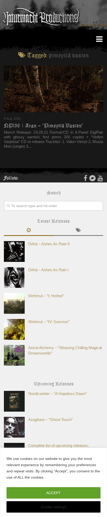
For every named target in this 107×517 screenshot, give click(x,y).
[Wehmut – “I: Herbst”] (14, 303)
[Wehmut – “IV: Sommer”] (14, 329)
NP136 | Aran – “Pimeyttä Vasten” (43, 125)
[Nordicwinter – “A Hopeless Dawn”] (14, 401)
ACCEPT (53, 493)
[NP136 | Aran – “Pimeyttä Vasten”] (53, 89)
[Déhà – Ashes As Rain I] (14, 277)
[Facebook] (85, 178)
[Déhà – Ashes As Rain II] (14, 251)
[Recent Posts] (29, 231)
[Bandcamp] (92, 178)
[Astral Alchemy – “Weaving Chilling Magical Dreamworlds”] (14, 355)
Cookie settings (53, 507)
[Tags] (78, 231)
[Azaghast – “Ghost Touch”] (14, 427)
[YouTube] (100, 178)
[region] (53, 482)
